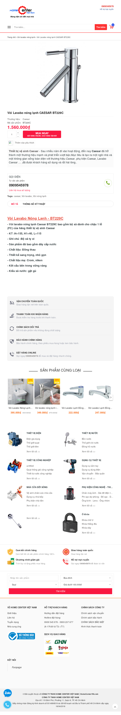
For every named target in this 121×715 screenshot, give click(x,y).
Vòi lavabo (27, 196)
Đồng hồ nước (89, 446)
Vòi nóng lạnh (39, 196)
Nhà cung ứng (14, 626)
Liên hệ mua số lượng (19, 190)
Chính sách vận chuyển (92, 613)
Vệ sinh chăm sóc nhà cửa (39, 492)
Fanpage (17, 667)
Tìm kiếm (100, 27)
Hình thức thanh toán (91, 626)
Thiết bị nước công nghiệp (39, 473)
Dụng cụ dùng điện (91, 469)
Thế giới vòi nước (90, 442)
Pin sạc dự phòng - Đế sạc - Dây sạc (99, 496)
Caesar (26, 119)
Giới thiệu (12, 613)
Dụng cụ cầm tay (90, 465)
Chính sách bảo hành (91, 617)
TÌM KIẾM (60, 591)
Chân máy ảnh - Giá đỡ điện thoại (98, 492)
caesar (17, 196)
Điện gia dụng (33, 438)
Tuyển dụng (13, 622)
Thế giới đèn (33, 446)
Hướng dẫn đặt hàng (54, 613)
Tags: (10, 196)
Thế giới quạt (33, 442)
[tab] (14, 204)
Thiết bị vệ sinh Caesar (23, 151)
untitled (30, 465)
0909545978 (108, 6)
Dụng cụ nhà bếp (35, 496)
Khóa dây (86, 527)
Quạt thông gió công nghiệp (40, 469)
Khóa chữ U (87, 519)
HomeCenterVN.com (89, 694)
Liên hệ (11, 617)
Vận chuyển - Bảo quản (93, 473)
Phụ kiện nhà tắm (35, 500)
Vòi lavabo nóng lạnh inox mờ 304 (51, 407)
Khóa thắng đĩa (89, 523)
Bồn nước (86, 438)
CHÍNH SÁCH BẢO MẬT (92, 622)
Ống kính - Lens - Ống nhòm (96, 500)
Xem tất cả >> (33, 451)
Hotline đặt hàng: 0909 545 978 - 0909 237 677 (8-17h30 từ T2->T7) (58, 622)
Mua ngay (42, 134)
